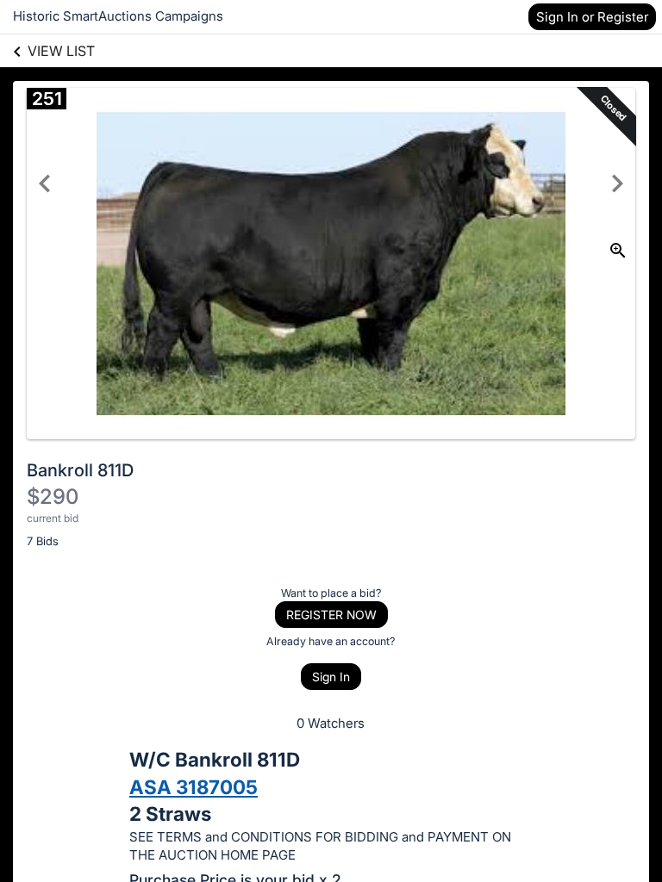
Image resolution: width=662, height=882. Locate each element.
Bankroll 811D (80, 470)
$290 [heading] (52, 496)
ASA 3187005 (193, 786)
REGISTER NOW (331, 614)
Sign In (331, 676)
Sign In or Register (592, 17)
